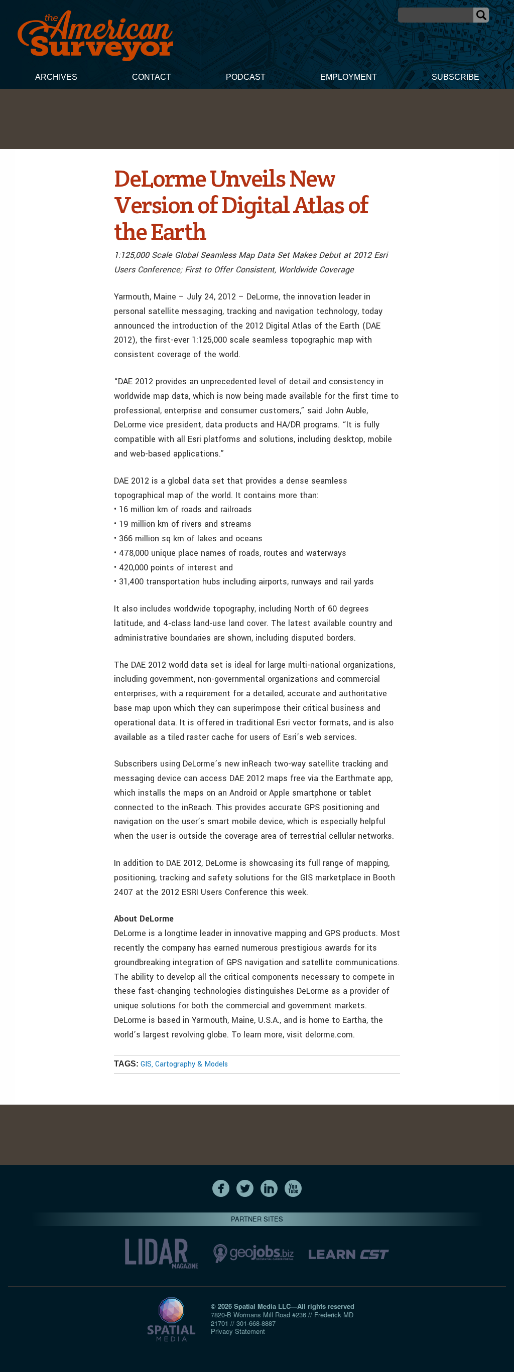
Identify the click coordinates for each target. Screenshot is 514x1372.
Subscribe (455, 77)
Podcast (246, 77)
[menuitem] (56, 78)
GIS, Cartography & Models (184, 1064)
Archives (56, 77)
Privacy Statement (238, 1331)
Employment (348, 77)
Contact (151, 77)
